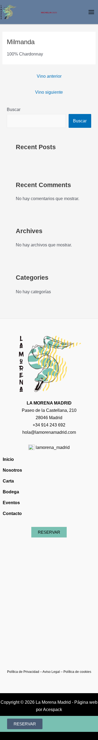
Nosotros (12, 470)
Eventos (11, 502)
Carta (8, 480)
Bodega (11, 491)
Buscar (13, 109)
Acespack (52, 709)
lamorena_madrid (52, 447)
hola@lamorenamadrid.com (49, 432)
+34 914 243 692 (49, 424)
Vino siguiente (49, 92)
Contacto (12, 513)
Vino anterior (49, 76)
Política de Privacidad (23, 672)
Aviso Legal (51, 672)
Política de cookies (77, 672)
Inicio (8, 459)
